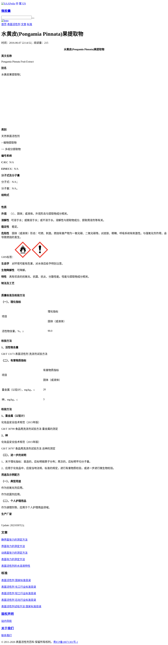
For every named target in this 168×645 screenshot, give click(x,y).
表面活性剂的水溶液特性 (15, 565)
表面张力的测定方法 (13, 559)
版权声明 (7, 614)
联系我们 (6, 635)
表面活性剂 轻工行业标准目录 (18, 593)
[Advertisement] (84, 102)
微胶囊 (6, 11)
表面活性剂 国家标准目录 (16, 580)
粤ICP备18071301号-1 (65, 642)
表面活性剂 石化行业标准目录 (18, 600)
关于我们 (7, 628)
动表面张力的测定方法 (14, 552)
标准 (29, 24)
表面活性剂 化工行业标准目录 (18, 586)
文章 (23, 24)
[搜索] (33, 18)
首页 (4, 24)
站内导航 (6, 621)
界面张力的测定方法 (13, 546)
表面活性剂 (13, 24)
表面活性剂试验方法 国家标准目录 (21, 606)
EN (24, 3)
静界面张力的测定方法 (14, 539)
